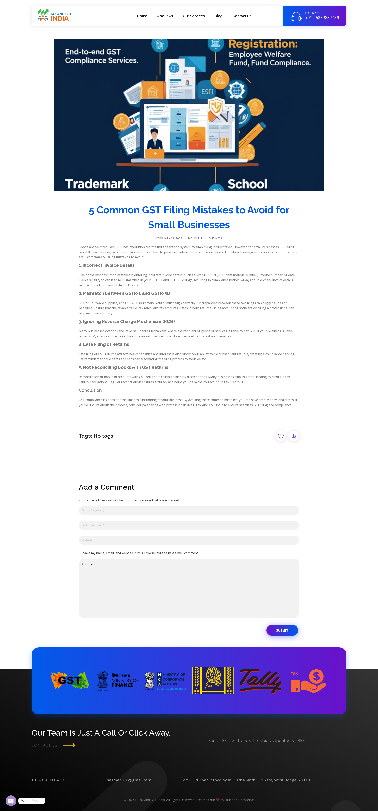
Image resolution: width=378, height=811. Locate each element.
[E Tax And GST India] (56, 15)
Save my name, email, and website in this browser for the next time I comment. (141, 553)
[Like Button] (281, 435)
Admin (197, 238)
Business (215, 238)
